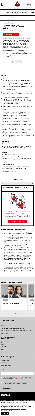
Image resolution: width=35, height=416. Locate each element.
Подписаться (6, 388)
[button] (15, 313)
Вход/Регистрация (8, 320)
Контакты (4, 325)
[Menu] (33, 12)
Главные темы (5, 360)
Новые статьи (5, 362)
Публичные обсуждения (8, 363)
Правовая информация (7, 327)
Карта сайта (4, 333)
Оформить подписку (17, 221)
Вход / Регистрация (12, 12)
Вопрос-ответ (5, 323)
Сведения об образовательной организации (14, 328)
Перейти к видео (11, 34)
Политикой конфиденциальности (22, 378)
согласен (6, 382)
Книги (2, 349)
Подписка (23, 12)
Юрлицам (3, 347)
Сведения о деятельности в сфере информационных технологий (16, 331)
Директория (4, 352)
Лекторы (3, 346)
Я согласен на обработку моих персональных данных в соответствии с (18, 378)
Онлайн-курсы (5, 341)
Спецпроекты (5, 351)
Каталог (3, 344)
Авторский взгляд (6, 365)
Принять (5, 413)
